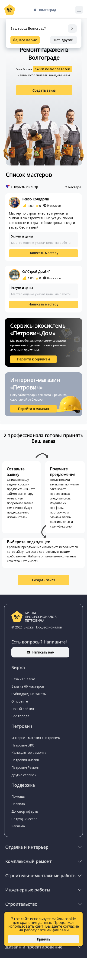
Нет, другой (63, 40)
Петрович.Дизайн (25, 760)
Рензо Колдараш (35, 199)
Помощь (18, 796)
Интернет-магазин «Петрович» (36, 738)
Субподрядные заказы (28, 694)
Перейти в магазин (33, 408)
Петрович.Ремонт (25, 767)
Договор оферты (25, 811)
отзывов (54, 206)
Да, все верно (25, 40)
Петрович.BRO (23, 745)
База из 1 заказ (23, 679)
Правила (18, 804)
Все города (20, 716)
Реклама (18, 826)
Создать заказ (44, 90)
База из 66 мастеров (27, 686)
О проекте (19, 701)
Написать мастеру (43, 253)
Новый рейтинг (23, 709)
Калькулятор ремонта (28, 752)
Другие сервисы (23, 775)
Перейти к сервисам (33, 359)
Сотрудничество (24, 819)
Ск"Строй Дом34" (36, 271)
